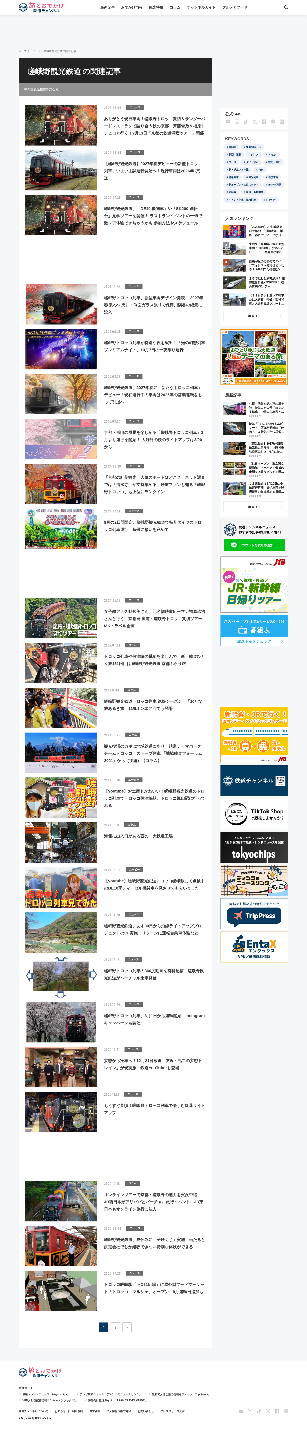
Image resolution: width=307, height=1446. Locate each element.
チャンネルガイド (201, 7)
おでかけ (271, 199)
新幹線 (232, 192)
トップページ (27, 51)
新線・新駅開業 (254, 192)
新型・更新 (235, 154)
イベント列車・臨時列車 (242, 199)
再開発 (232, 147)
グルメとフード (234, 7)
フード (232, 162)
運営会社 (94, 1411)
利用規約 (77, 1411)
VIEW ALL (254, 315)
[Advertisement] (153, 31)
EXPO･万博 (274, 184)
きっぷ (272, 154)
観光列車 (253, 177)
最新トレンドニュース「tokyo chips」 (46, 1394)
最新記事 (107, 7)
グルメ (254, 154)
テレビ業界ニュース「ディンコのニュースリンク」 (111, 1394)
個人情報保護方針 (117, 1411)
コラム (175, 7)
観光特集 (156, 7)
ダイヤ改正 (252, 162)
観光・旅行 (274, 162)
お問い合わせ (146, 1411)
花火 (260, 169)
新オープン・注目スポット (243, 184)
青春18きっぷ (253, 147)
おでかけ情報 (132, 7)
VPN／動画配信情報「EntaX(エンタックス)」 (50, 1400)
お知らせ (60, 1411)
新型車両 (273, 177)
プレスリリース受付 (172, 1411)
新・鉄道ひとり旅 (239, 169)
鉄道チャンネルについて (33, 1411)
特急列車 (234, 177)
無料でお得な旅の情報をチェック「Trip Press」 (181, 1394)
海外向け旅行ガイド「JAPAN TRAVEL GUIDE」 (117, 1400)
